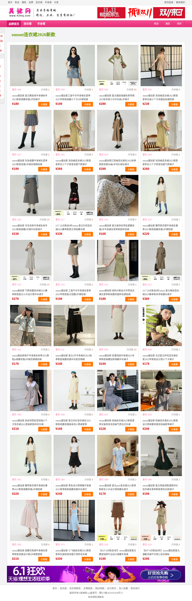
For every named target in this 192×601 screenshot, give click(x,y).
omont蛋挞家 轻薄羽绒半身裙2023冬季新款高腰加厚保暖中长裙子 (116, 357)
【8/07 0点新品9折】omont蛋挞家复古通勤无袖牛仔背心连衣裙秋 (161, 552)
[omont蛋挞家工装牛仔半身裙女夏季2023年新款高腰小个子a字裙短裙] (74, 65)
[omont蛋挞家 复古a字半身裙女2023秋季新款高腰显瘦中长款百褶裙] (74, 325)
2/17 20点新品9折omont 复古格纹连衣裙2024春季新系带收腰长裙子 (160, 292)
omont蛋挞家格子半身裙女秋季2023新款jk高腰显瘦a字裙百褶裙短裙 (30, 357)
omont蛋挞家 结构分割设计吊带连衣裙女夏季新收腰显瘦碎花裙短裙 (116, 292)
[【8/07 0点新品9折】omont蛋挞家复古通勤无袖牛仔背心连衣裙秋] (161, 520)
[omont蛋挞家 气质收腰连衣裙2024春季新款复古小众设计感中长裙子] (30, 260)
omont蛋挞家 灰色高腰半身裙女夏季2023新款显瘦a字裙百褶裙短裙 (29, 162)
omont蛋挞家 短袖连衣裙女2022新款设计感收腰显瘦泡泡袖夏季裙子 (160, 422)
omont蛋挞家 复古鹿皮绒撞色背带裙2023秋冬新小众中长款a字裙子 (116, 97)
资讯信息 (168, 2)
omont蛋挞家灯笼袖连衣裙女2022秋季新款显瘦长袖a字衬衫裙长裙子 (117, 162)
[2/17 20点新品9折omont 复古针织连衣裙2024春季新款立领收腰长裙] (74, 195)
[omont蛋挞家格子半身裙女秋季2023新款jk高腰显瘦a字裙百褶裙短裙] (30, 325)
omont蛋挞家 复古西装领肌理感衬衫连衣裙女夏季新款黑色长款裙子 (160, 487)
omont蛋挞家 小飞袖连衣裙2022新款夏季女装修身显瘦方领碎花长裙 (73, 552)
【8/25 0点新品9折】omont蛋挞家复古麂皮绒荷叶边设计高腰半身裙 (117, 552)
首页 (10, 2)
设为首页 (111, 588)
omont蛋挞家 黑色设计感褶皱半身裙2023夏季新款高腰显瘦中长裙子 (73, 487)
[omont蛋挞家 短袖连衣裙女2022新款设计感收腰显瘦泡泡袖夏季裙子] (161, 390)
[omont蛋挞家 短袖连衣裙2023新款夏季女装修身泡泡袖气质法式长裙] (117, 390)
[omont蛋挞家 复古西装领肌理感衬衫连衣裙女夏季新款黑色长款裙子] (161, 455)
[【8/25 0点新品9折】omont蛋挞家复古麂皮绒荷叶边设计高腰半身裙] (117, 520)
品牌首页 (14, 23)
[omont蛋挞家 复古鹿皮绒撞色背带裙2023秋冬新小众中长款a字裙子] (117, 65)
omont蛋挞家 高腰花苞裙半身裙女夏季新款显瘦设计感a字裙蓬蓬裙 (29, 552)
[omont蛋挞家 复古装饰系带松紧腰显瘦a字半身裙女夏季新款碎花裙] (117, 195)
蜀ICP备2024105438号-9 (111, 593)
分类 (56, 2)
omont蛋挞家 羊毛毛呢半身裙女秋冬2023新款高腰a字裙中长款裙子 (29, 227)
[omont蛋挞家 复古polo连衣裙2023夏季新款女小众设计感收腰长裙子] (117, 455)
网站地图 (99, 588)
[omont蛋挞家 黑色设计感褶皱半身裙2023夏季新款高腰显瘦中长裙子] (74, 455)
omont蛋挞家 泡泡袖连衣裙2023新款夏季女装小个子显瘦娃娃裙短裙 (160, 97)
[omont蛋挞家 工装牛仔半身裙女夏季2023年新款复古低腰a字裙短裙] (74, 260)
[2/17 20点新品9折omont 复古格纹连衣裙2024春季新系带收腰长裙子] (161, 260)
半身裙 (48, 2)
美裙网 (83, 593)
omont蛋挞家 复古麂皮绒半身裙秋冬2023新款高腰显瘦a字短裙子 (29, 97)
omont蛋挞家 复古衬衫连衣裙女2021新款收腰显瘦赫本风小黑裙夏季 (73, 422)
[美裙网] (19, 12)
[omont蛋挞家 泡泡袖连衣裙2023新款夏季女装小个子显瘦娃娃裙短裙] (161, 65)
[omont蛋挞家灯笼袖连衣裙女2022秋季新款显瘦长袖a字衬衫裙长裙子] (117, 130)
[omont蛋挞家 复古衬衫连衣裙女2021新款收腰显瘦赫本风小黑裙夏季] (74, 390)
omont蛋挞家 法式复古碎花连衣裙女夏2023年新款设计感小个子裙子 (160, 357)
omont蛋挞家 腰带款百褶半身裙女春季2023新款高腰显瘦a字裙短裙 (160, 227)
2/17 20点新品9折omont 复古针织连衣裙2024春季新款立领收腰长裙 (74, 227)
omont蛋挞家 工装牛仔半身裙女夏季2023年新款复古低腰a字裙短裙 (73, 292)
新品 (17, 2)
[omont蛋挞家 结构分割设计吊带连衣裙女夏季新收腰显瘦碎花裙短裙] (117, 260)
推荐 (179, 23)
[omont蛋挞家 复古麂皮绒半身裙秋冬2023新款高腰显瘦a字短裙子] (30, 65)
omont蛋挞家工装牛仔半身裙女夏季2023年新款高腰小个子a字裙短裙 (73, 97)
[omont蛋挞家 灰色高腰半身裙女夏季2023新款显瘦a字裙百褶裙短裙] (30, 130)
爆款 (24, 2)
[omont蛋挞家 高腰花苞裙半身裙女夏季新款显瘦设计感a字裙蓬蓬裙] (30, 520)
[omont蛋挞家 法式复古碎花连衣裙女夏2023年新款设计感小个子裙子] (161, 325)
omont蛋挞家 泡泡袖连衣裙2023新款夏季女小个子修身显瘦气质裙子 (73, 162)
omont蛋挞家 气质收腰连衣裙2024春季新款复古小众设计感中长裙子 (29, 292)
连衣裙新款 (75, 588)
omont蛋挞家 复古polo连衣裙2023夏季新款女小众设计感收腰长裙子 (117, 487)
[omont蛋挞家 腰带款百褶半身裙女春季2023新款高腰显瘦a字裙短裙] (161, 195)
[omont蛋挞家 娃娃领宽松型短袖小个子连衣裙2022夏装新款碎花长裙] (30, 390)
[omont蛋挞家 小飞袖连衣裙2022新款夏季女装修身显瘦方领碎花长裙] (74, 520)
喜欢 (14, 89)
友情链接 (87, 588)
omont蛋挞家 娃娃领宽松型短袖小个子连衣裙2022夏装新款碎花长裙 (29, 422)
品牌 (31, 2)
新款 (156, 23)
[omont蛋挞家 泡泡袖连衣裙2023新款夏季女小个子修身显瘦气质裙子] (74, 130)
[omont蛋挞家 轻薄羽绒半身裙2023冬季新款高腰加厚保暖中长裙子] (117, 325)
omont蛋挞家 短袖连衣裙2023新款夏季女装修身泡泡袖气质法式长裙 (116, 422)
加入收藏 (123, 588)
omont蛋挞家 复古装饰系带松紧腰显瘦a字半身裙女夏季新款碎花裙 (116, 227)
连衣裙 (39, 2)
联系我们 (180, 2)
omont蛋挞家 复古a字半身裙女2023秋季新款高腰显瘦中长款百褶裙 (74, 357)
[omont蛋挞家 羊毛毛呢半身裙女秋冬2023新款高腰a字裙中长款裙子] (30, 195)
